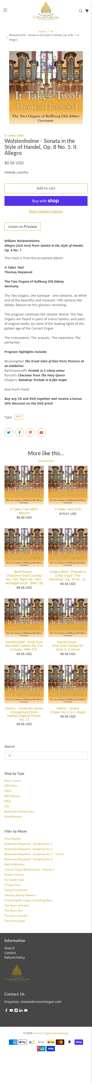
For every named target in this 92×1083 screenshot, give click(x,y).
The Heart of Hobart (16, 905)
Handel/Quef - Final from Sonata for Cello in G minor (68, 645)
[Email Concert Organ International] (26, 1011)
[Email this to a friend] (41, 432)
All (51, 31)
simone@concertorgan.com (41, 1002)
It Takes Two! (12, 885)
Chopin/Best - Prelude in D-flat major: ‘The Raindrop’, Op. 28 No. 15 (67, 575)
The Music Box (13, 910)
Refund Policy (14, 957)
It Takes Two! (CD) (68, 509)
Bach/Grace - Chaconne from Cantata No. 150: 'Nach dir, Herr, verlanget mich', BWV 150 (24, 577)
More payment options (46, 211)
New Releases (13, 816)
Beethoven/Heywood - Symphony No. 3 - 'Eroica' (34, 854)
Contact (10, 953)
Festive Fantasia (14, 874)
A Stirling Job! (12, 839)
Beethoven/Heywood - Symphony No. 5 (28, 859)
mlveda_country (16, 172)
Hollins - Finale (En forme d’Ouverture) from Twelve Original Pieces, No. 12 (24, 714)
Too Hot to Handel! (16, 916)
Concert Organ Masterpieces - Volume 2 (29, 869)
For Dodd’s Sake (14, 880)
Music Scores (12, 781)
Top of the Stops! (14, 921)
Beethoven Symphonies (19, 811)
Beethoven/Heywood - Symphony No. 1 (28, 844)
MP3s (7, 801)
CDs (7, 806)
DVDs (7, 791)
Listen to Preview (22, 226)
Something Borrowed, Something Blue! (28, 900)
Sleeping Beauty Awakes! (20, 895)
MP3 (18, 416)
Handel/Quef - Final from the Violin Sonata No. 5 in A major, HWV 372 (24, 645)
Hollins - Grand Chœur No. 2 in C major (68, 710)
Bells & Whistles (14, 864)
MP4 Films (10, 786)
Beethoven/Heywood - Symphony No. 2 (28, 849)
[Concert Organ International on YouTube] (11, 1011)
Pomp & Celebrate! (16, 890)
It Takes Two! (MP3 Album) (24, 511)
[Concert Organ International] (46, 10)
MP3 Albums (12, 796)
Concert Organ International (50, 1033)
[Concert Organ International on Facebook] (6, 1011)
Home (42, 31)
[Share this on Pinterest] (30, 432)
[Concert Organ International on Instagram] (16, 1011)
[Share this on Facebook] (19, 432)
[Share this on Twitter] (8, 432)
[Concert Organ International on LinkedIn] (21, 1011)
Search (9, 948)
